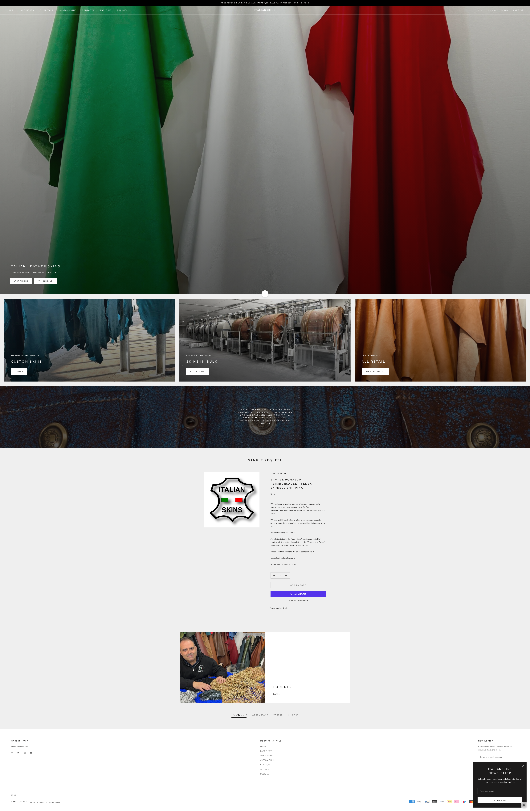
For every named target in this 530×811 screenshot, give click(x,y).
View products (375, 371)
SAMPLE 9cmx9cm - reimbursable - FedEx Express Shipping (291, 483)
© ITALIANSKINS (19, 802)
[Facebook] (12, 752)
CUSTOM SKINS (67, 10)
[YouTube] (31, 752)
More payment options (298, 600)
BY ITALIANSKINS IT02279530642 (45, 802)
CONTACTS (88, 10)
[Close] (523, 765)
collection (197, 371)
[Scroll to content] (265, 293)
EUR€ (479, 10)
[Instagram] (25, 752)
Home (10, 10)
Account (492, 10)
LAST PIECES (26, 10)
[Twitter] (18, 752)
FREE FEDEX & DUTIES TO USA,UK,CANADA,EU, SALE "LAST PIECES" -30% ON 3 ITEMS (265, 3)
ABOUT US (105, 10)
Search (505, 10)
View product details (279, 608)
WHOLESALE (47, 10)
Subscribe (500, 800)
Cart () (518, 10)
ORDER (19, 371)
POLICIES (122, 10)
